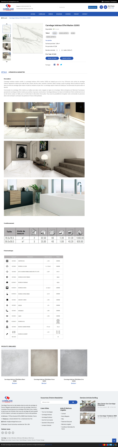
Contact (63, 413)
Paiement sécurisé (66, 421)
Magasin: (18, 6)
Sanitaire (29, 440)
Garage (42, 440)
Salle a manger (23, 440)
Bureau (34, 440)
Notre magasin (65, 416)
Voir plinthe (49, 40)
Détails (4, 72)
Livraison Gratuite (46, 425)
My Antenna (48, 444)
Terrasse (38, 440)
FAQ (62, 419)
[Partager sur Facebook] (55, 64)
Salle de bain (8, 440)
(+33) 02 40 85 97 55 (26, 6)
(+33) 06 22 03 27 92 (28, 8)
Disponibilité (49, 29)
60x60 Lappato (63, 33)
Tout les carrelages (47, 412)
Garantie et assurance (48, 422)
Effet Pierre (31, 438)
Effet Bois (19, 438)
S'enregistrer (114, 1)
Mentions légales (66, 424)
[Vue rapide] (25, 378)
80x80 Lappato (51, 37)
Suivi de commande (47, 420)
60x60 (54, 33)
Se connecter (106, 1)
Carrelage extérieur (47, 417)
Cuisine (14, 440)
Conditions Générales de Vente (68, 428)
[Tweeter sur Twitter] (61, 64)
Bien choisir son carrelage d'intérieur (106, 404)
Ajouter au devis (66, 58)
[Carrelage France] (7, 399)
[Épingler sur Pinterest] (58, 64)
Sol (7, 438)
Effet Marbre (25, 438)
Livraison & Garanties (17, 72)
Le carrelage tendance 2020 (107, 416)
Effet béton (14, 438)
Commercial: (19, 8)
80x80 (73, 33)
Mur (10, 438)
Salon (17, 440)
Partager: (48, 65)
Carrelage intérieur (47, 414)
